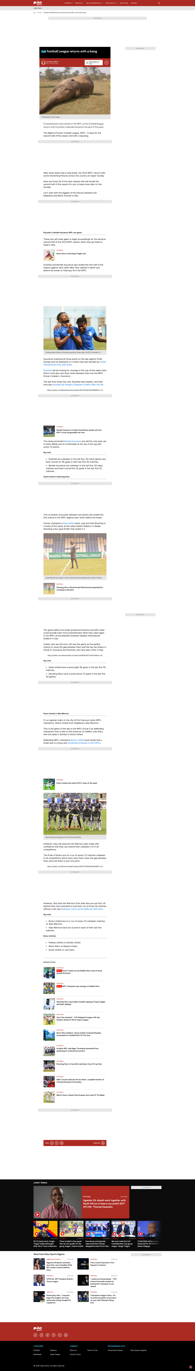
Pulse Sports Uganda (138, 1350)
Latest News (38, 8)
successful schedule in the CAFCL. (85, 743)
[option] (45, 1235)
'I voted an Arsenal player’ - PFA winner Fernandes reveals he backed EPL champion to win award (103, 1282)
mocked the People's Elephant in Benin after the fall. (78, 384)
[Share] (106, 63)
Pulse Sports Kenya (115, 1350)
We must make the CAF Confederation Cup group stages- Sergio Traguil (122, 1243)
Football (67, 3)
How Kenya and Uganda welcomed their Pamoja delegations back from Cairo (97, 1243)
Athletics (53, 1350)
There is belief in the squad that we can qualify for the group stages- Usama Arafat (71, 1243)
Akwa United (68, 523)
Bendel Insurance (72, 441)
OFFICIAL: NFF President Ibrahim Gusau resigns (60, 1280)
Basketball (37, 1354)
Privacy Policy (75, 1354)
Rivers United (77, 740)
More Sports (110, 3)
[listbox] (97, 1234)
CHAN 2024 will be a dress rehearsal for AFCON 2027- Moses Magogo (149, 1243)
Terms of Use (92, 1350)
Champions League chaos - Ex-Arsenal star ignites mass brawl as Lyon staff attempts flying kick (103, 1299)
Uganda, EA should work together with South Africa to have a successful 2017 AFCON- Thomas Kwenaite (104, 1203)
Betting (78, 3)
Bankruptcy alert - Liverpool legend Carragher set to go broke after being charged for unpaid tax (59, 1299)
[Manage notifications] (190, 1367)
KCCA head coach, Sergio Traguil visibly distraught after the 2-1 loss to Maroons (45, 1243)
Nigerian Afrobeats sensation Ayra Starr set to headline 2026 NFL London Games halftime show (59, 1266)
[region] (97, 1234)
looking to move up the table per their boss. (82, 909)
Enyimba (47, 370)
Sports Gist (124, 3)
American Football (54, 1259)
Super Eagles (55, 1354)
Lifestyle (134, 3)
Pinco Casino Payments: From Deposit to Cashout (102, 1264)
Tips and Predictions (93, 3)
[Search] (159, 3)
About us (73, 1350)
